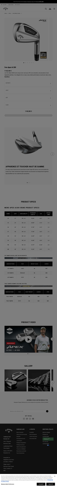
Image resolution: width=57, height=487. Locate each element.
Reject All (51, 484)
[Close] (54, 476)
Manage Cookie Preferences (7, 484)
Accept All (41, 484)
